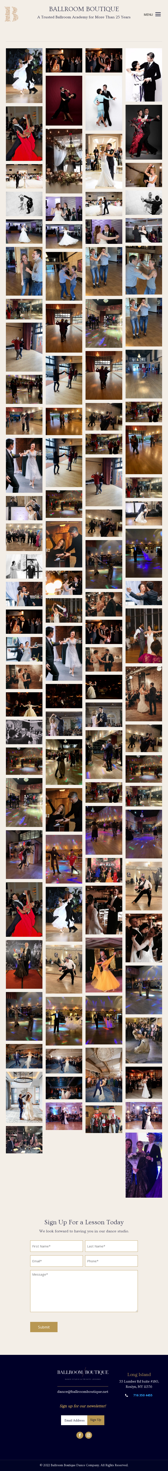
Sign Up (95, 1420)
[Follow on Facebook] (79, 1435)
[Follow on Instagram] (88, 1435)
